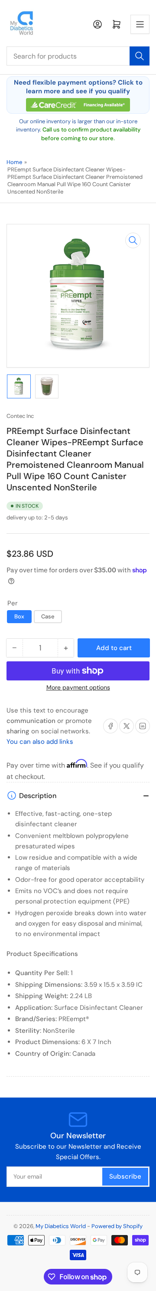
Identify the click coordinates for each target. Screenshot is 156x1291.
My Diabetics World (61, 1226)
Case (48, 616)
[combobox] (78, 56)
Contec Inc (20, 416)
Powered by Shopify (117, 1226)
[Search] (139, 56)
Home (14, 162)
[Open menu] (140, 24)
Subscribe (125, 1176)
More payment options (78, 687)
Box (19, 616)
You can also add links (39, 741)
